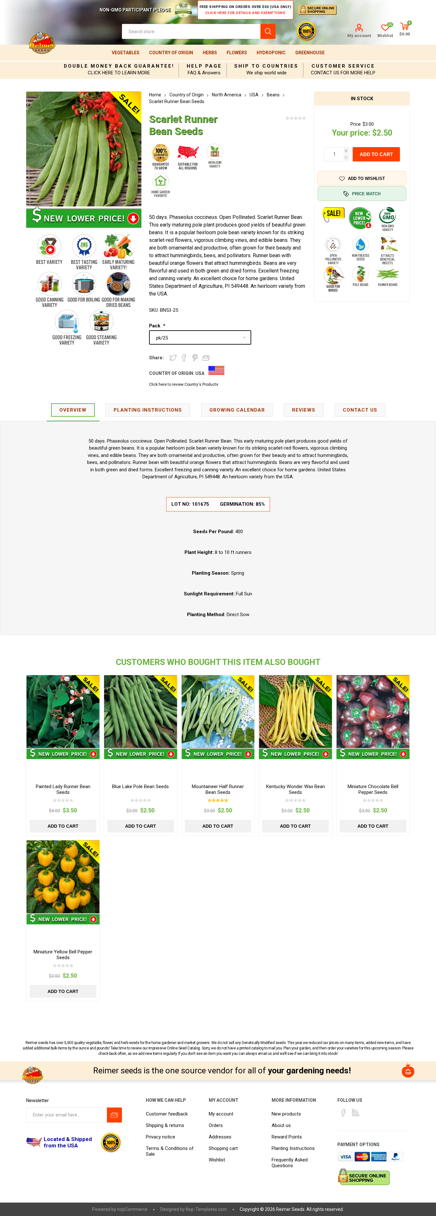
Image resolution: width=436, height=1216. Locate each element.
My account (359, 35)
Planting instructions (148, 410)
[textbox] (191, 31)
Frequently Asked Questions (290, 1162)
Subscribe (114, 1115)
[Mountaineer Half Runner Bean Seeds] (218, 711)
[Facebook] (343, 1113)
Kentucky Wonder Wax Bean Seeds (295, 789)
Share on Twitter (173, 357)
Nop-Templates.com (206, 1209)
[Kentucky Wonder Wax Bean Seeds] (295, 711)
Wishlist (217, 1160)
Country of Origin (171, 52)
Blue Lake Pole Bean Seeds (140, 786)
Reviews (303, 410)
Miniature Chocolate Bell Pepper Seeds (373, 789)
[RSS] (355, 1113)
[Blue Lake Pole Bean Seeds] (140, 711)
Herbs (210, 52)
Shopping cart (223, 1148)
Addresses (220, 1137)
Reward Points (287, 1137)
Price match (366, 193)
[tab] (73, 410)
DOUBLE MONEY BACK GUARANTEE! (119, 66)
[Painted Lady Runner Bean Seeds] (63, 711)
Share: (156, 358)
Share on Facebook (184, 357)
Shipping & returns (165, 1125)
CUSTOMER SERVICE (343, 66)
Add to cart (376, 154)
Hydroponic (271, 52)
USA (199, 373)
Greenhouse (310, 52)
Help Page (204, 66)
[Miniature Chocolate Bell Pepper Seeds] (373, 711)
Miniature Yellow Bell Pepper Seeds (63, 954)
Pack (155, 326)
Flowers (237, 52)
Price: (356, 124)
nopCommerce (132, 1209)
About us (281, 1125)
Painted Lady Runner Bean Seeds (63, 789)
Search (267, 31)
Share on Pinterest (195, 357)
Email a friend (206, 357)
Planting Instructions (293, 1148)
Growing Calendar (237, 410)
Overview (72, 410)
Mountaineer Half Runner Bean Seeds (218, 789)
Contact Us (360, 410)
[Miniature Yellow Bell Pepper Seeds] (63, 876)
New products (286, 1114)
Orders (216, 1125)
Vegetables (125, 52)
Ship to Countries (266, 66)
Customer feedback (167, 1114)
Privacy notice (160, 1137)
